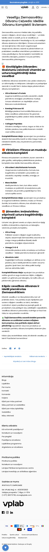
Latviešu (44, 7)
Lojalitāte (6, 383)
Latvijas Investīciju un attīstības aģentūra (19, 471)
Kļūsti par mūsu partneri (12, 401)
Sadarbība (6, 412)
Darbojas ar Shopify (25, 544)
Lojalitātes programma (11, 443)
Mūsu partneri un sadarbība (13, 405)
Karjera (5, 398)
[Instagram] (7, 512)
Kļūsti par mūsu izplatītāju (12, 408)
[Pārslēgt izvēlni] (2, 7)
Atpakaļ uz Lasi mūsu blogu (24, 361)
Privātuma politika (9, 461)
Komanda (6, 394)
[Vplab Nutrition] (24, 7)
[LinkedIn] (11, 512)
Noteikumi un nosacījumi (12, 433)
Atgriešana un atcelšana (12, 447)
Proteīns (4, 535)
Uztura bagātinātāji (8, 538)
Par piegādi (6, 436)
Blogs (4, 380)
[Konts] (32, 7)
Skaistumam (22, 538)
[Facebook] (3, 512)
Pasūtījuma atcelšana (11, 440)
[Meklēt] (7, 7)
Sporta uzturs (14, 535)
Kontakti (5, 390)
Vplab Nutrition (12, 544)
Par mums (6, 387)
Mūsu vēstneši (8, 415)
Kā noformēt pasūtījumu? (12, 429)
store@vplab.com (24, 495)
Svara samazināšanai (30, 535)
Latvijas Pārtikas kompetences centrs (18, 468)
